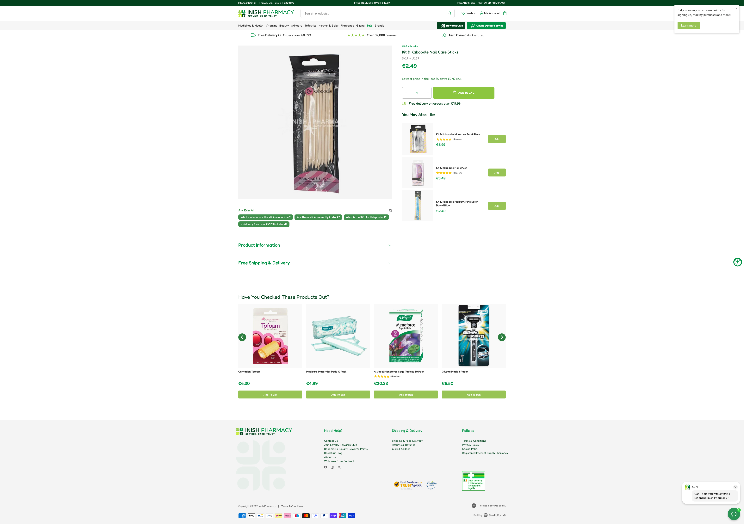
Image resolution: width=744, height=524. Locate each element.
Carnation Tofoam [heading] (249, 371)
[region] (454, 171)
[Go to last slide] (242, 337)
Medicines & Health (250, 25)
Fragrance (347, 25)
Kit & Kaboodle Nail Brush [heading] (451, 167)
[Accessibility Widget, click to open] (737, 262)
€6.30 (244, 383)
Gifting (360, 25)
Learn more (688, 25)
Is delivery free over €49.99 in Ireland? (264, 224)
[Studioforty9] (490, 516)
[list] (315, 122)
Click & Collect (401, 448)
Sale (369, 25)
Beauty (284, 25)
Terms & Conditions (474, 440)
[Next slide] (502, 337)
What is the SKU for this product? (366, 217)
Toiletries (310, 25)
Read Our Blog (333, 452)
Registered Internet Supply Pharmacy (485, 452)
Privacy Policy (470, 444)
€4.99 (312, 383)
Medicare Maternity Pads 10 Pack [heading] (326, 371)
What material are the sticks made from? (266, 217)
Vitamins (271, 25)
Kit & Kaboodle (410, 46)
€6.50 (447, 383)
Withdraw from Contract (339, 461)
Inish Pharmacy (267, 506)
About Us (330, 457)
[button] (505, 13)
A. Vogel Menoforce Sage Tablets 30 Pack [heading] (399, 371)
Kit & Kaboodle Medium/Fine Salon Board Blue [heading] (457, 203)
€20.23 (381, 383)
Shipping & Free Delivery (407, 440)
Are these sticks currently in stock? (318, 217)
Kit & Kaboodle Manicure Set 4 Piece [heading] (458, 134)
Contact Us (331, 440)
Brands (379, 25)
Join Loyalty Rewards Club (340, 444)
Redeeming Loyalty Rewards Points (346, 448)
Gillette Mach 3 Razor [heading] (455, 371)
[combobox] (378, 13)
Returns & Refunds (403, 444)
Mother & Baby (328, 25)
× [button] (736, 8)
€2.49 (440, 211)
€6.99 (440, 145)
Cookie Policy (470, 448)
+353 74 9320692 (284, 2)
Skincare (296, 25)
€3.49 (440, 178)
